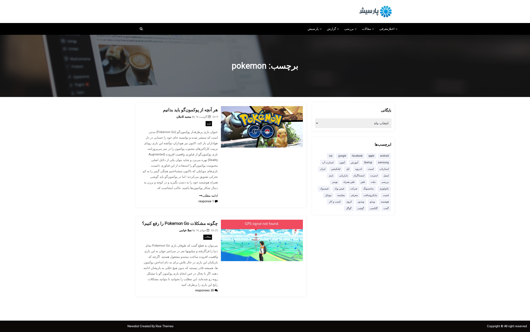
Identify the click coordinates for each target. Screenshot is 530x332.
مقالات (366, 29)
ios (330, 155)
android (384, 155)
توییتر (335, 182)
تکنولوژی (384, 188)
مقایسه (341, 195)
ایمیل (386, 175)
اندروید (358, 168)
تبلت (373, 182)
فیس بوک (339, 188)
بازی (209, 123)
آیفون (342, 162)
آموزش (354, 162)
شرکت (353, 188)
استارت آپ (328, 162)
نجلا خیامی (185, 230)
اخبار (391, 29)
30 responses (205, 290)
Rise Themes (164, 326)
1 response (207, 201)
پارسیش (313, 29)
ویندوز (361, 201)
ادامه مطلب (210, 196)
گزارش (331, 29)
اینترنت (374, 175)
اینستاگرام (359, 175)
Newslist (134, 326)
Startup (368, 162)
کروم (349, 201)
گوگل (349, 208)
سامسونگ (368, 188)
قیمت (386, 195)
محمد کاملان (183, 116)
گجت (386, 208)
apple (371, 155)
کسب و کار (335, 201)
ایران (322, 168)
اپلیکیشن (335, 168)
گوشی (360, 208)
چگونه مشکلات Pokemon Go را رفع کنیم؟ (180, 223)
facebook (357, 155)
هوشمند (385, 201)
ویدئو (372, 201)
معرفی (383, 29)
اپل (347, 168)
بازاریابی (343, 175)
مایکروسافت (370, 195)
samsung (383, 162)
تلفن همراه (349, 182)
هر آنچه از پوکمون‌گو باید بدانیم (190, 109)
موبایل (328, 195)
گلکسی (374, 208)
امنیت (371, 168)
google (342, 155)
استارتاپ (384, 168)
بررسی (349, 29)
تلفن (362, 182)
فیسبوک (324, 188)
